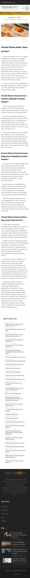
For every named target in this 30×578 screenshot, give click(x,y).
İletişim (4, 521)
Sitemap (16, 574)
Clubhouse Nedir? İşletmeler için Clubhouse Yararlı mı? (19, 535)
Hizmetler (5, 514)
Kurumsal (5, 510)
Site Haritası (5, 501)
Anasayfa (11, 17)
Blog (18, 17)
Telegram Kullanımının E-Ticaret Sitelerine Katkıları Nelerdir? (19, 551)
